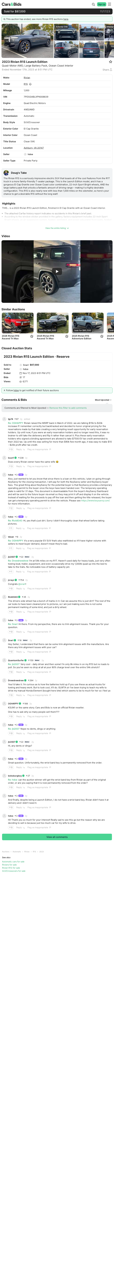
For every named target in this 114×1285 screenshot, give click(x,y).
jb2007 (11, 557)
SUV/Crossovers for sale (13, 871)
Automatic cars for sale (13, 861)
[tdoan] (4, 536)
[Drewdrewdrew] (4, 680)
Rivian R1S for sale (11, 868)
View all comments (57, 836)
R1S (26, 84)
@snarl (22, 584)
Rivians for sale (9, 864)
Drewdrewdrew (16, 680)
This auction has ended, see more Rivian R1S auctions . (37, 19)
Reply (19, 449)
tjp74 (10, 419)
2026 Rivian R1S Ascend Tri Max (10, 337)
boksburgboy (15, 775)
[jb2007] (4, 557)
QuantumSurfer (16, 660)
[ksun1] (4, 458)
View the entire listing (55, 228)
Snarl (26, 365)
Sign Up (101, 4)
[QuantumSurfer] (4, 660)
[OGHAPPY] (4, 703)
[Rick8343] (4, 597)
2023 (41, 851)
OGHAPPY (13, 703)
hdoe (30, 154)
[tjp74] (4, 419)
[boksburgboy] (4, 776)
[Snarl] (20, 365)
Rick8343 (13, 597)
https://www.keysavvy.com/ (95, 500)
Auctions (5, 851)
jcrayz (11, 580)
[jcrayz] (4, 580)
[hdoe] (25, 154)
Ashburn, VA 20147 (34, 147)
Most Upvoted (102, 400)
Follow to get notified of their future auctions (32, 390)
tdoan (11, 537)
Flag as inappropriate (37, 449)
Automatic (17, 851)
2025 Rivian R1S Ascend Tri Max (45, 337)
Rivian (27, 77)
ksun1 (11, 457)
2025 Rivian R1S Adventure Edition (81, 337)
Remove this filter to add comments (68, 407)
